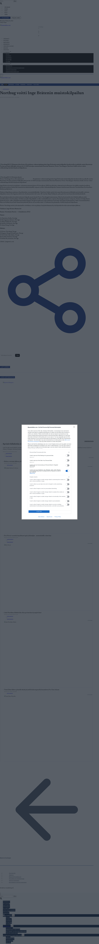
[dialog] (49, 472)
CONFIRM (39, 511)
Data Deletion (41, 516)
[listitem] (49, 452)
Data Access (49, 516)
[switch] (67, 455)
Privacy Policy (58, 516)
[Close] (74, 427)
